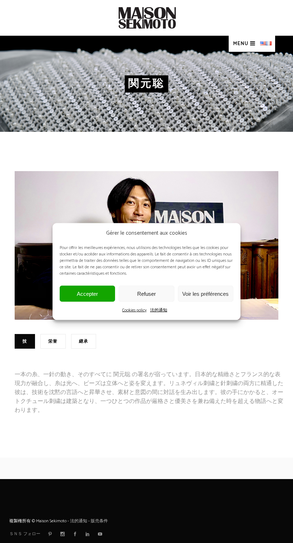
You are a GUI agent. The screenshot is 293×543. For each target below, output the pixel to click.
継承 (83, 341)
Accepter (87, 293)
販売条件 (99, 521)
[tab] (27, 344)
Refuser (146, 293)
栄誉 (53, 341)
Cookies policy (134, 310)
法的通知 (158, 310)
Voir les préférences (205, 293)
